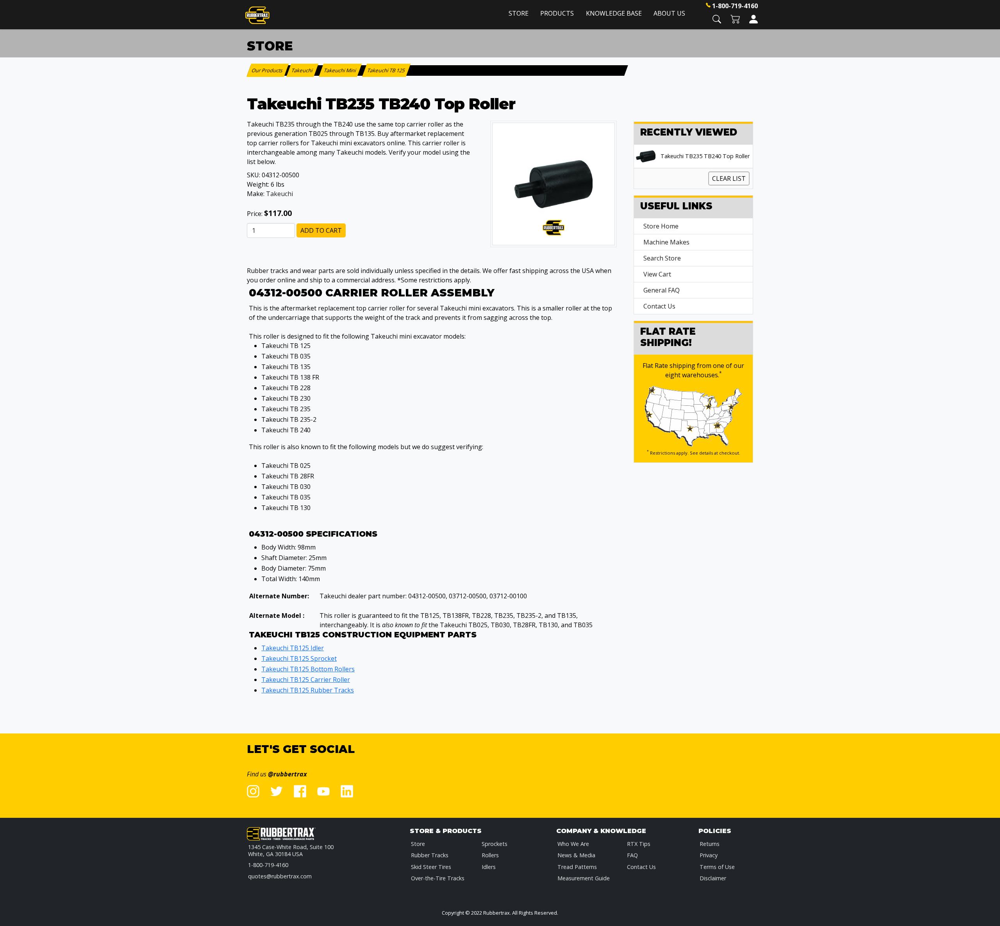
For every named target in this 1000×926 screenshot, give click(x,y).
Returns (710, 843)
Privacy (709, 855)
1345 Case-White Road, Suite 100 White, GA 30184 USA (291, 850)
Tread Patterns (577, 867)
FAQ (632, 855)
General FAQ (661, 290)
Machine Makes (666, 242)
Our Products (268, 70)
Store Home (661, 226)
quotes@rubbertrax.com (280, 876)
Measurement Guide (583, 878)
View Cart (657, 274)
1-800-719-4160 (735, 6)
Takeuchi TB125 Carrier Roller (305, 679)
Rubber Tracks (429, 855)
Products (557, 13)
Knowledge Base (614, 13)
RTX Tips (638, 843)
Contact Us (659, 306)
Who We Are (573, 843)
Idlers (489, 867)
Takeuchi (279, 193)
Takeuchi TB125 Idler (292, 648)
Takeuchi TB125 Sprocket (299, 658)
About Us (669, 13)
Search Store (662, 258)
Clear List (729, 178)
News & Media (576, 855)
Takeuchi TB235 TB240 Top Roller (705, 156)
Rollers (490, 855)
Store (519, 13)
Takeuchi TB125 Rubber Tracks (307, 690)
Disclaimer (713, 878)
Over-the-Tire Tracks (437, 878)
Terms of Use (717, 867)
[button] (716, 18)
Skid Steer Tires (431, 867)
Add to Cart (321, 230)
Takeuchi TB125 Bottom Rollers (308, 669)
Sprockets (494, 843)
